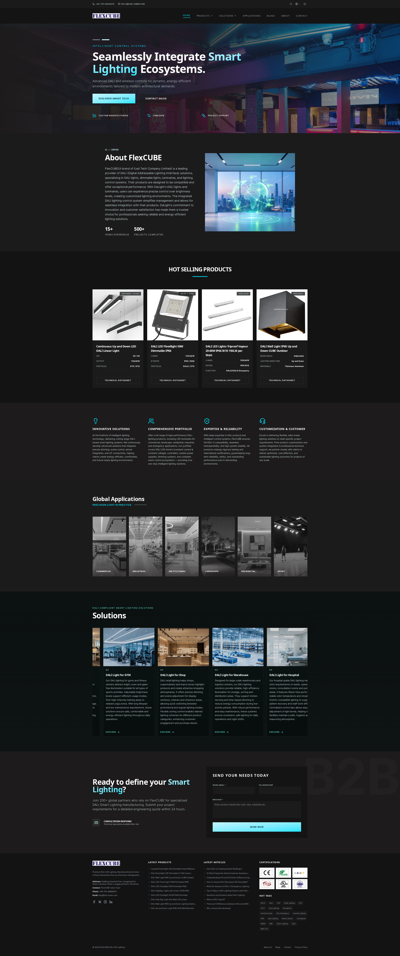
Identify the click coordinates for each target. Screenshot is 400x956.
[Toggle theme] (305, 4)
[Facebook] (94, 901)
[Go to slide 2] (105, 39)
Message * (218, 800)
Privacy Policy (301, 947)
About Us (268, 947)
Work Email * (219, 785)
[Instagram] (105, 901)
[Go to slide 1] (96, 39)
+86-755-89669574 (105, 4)
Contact (287, 947)
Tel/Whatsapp (266, 785)
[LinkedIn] (110, 901)
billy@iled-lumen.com (133, 4)
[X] (99, 901)
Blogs (277, 947)
